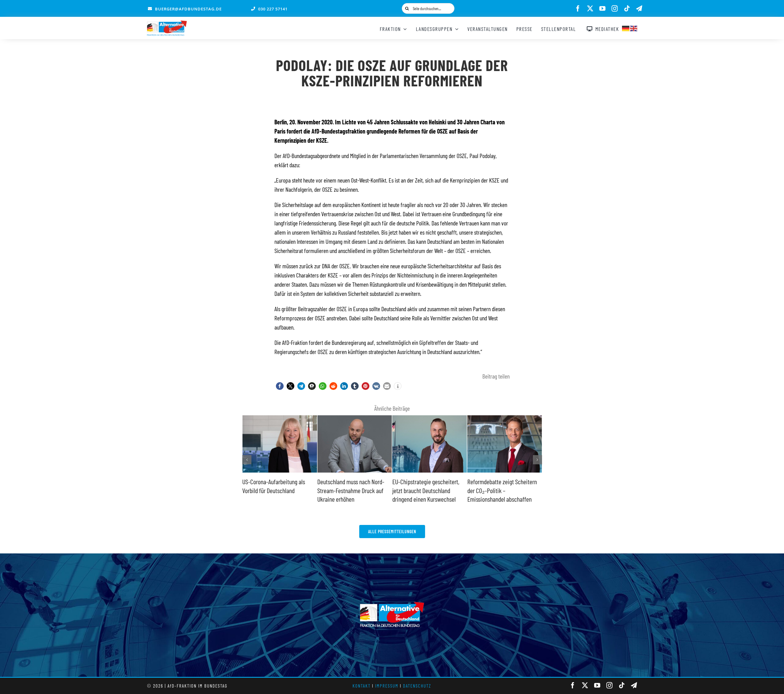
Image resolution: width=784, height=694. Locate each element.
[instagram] (615, 9)
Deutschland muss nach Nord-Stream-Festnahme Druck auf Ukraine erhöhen (278, 490)
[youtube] (602, 9)
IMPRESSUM (386, 685)
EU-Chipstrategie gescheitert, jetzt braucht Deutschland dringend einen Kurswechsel (353, 490)
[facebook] (578, 9)
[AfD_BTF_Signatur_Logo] (167, 23)
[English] (634, 27)
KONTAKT (361, 685)
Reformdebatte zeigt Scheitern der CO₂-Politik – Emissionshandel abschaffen (429, 490)
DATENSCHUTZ (417, 685)
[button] (280, 386)
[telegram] (639, 9)
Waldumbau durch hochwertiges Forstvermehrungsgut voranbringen (506, 490)
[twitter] (590, 9)
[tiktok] (627, 9)
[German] (626, 27)
